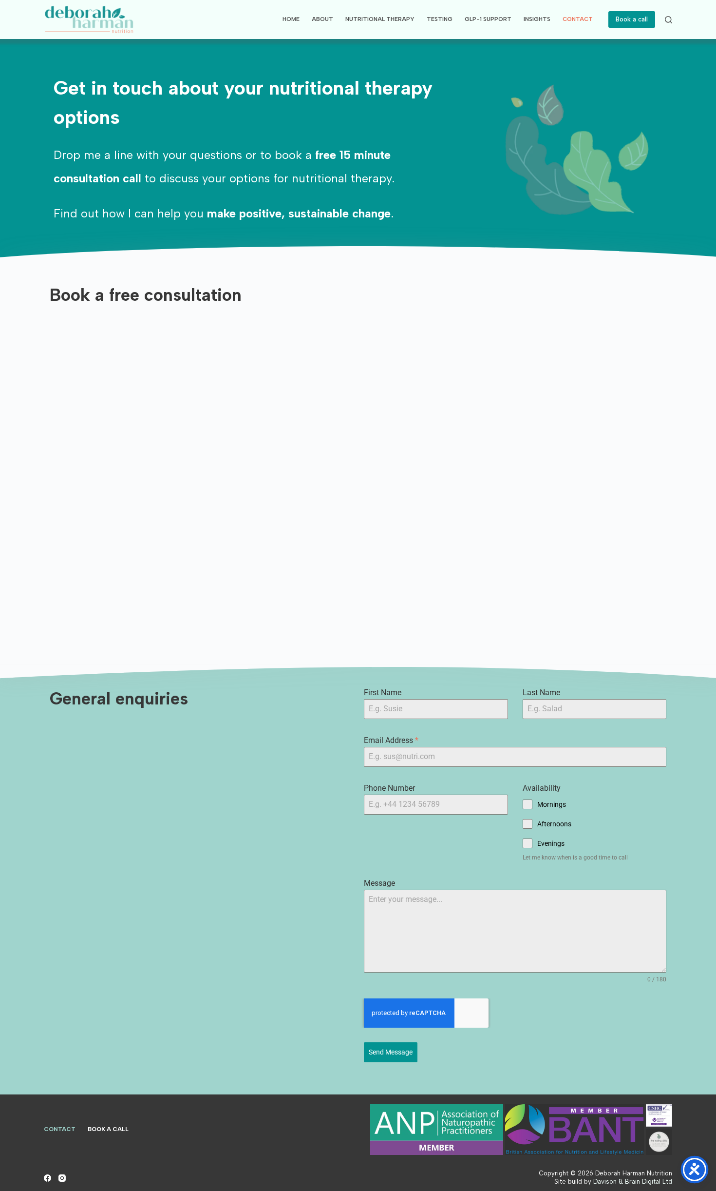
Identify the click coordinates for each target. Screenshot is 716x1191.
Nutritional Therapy (380, 19)
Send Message (391, 1052)
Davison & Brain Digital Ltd (632, 1181)
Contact (578, 19)
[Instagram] (62, 1178)
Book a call (632, 19)
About (322, 19)
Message (379, 883)
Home (291, 19)
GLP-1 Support (488, 19)
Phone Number (389, 788)
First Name (382, 692)
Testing (439, 19)
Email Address (391, 740)
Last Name (541, 692)
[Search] (668, 19)
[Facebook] (47, 1178)
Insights (537, 19)
